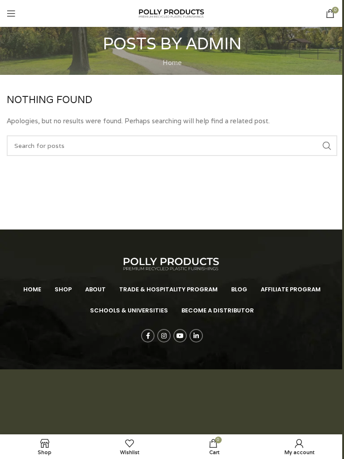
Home (172, 62)
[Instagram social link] (164, 335)
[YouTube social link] (180, 335)
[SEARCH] (327, 145)
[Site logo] (172, 13)
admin (213, 43)
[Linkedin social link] (196, 335)
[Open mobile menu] (11, 13)
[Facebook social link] (148, 335)
